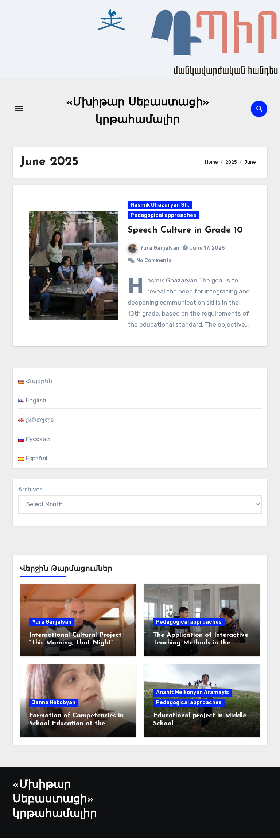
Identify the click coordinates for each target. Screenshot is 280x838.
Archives (30, 489)
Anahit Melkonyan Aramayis (192, 692)
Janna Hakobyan (53, 702)
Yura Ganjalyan (159, 248)
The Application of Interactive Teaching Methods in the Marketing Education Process (200, 643)
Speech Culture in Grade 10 (185, 230)
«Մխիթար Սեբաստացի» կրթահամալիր (55, 799)
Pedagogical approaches (163, 215)
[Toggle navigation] (18, 108)
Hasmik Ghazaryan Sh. (160, 205)
